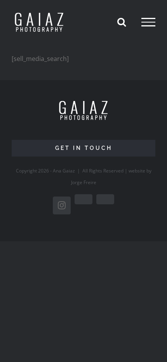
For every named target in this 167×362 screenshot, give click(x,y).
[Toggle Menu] (148, 22)
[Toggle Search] (121, 21)
